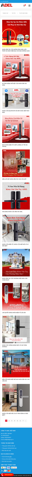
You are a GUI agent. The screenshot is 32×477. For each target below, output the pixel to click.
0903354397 (5, 1)
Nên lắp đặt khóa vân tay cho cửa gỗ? (14, 179)
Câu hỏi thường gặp (7, 456)
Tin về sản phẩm (23, 13)
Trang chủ (5, 13)
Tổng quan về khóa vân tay (8, 445)
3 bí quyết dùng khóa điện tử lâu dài (14, 312)
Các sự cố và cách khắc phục (9, 459)
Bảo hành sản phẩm (7, 461)
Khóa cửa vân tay (27, 475)
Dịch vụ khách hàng (7, 454)
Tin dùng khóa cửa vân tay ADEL (12, 211)
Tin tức (14, 13)
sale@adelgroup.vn (9, 439)
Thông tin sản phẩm (7, 443)
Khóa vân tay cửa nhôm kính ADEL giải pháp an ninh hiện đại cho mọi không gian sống (16, 51)
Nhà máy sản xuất (6, 450)
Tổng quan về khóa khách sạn (9, 448)
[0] (24, 6)
